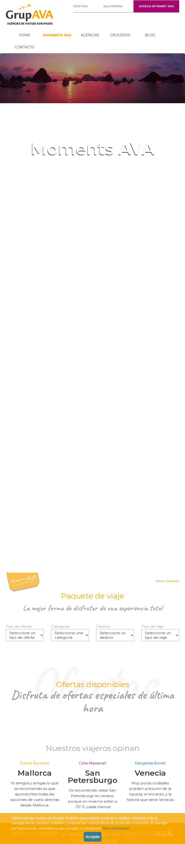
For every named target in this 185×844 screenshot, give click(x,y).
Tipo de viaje (152, 626)
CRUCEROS (120, 35)
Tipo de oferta (19, 626)
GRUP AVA (80, 6)
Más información (116, 828)
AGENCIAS (90, 35)
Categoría (60, 626)
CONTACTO (24, 47)
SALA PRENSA (112, 6)
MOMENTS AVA (57, 35)
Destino (103, 626)
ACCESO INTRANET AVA (156, 6)
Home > (161, 581)
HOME (24, 35)
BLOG (150, 35)
